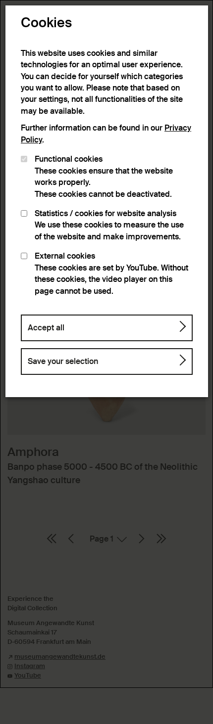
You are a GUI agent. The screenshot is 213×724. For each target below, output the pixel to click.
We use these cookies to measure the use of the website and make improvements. (109, 225)
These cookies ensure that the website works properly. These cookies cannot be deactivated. (104, 176)
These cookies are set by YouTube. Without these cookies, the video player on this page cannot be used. (111, 273)
